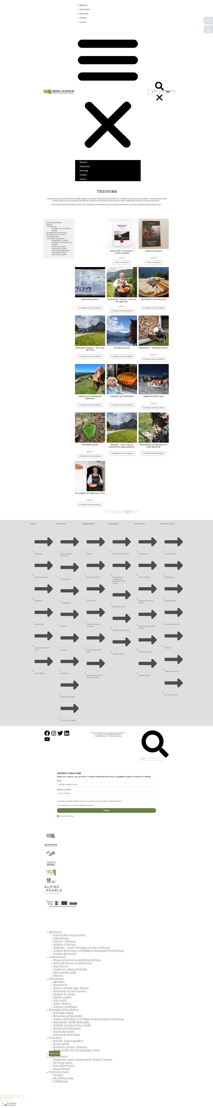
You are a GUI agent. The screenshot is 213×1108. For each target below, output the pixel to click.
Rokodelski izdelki (60, 241)
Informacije (84, 13)
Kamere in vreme (64, 994)
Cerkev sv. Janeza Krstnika (70, 969)
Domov (33, 524)
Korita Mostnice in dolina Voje (72, 963)
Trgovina (83, 22)
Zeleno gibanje (58, 1056)
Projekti (58, 1075)
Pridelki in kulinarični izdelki (72, 1025)
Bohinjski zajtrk (59, 253)
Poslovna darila (59, 247)
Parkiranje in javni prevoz (70, 991)
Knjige (54, 231)
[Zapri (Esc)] (21, 1096)
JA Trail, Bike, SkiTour (56, 235)
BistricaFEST (61, 1044)
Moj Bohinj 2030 (63, 1078)
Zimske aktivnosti (64, 954)
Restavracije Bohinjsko (68, 1016)
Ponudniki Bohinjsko (66, 1034)
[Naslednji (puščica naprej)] (9, 1099)
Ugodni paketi (62, 997)
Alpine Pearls (61, 1069)
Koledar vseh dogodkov (68, 1041)
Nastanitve (60, 985)
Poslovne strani (167, 524)
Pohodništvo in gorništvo (69, 935)
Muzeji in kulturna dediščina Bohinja (77, 960)
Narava (58, 975)
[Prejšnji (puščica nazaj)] (3, 1099)
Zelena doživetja (54, 223)
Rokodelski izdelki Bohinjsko (71, 1022)
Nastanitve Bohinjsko (67, 1028)
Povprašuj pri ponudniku (90, 308)
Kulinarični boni (59, 249)
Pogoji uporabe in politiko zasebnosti (90, 801)
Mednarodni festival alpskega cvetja (76, 1050)
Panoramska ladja (64, 972)
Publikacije (52, 227)
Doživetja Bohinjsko (61, 251)
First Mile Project (64, 1065)
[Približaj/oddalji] (3, 1096)
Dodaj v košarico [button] (122, 262)
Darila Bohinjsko (64, 1031)
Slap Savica (60, 966)
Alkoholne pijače (59, 255)
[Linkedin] (67, 733)
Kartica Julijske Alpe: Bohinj (71, 988)
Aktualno (59, 982)
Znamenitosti (85, 9)
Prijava (107, 810)
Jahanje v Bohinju (64, 944)
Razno (49, 225)
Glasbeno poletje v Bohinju (70, 1047)
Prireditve (83, 17)
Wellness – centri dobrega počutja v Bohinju (81, 947)
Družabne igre (53, 237)
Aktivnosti (83, 5)
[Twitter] (60, 733)
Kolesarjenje (61, 938)
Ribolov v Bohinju (64, 941)
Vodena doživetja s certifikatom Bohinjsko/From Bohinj (88, 950)
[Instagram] (53, 733)
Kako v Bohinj (62, 1003)
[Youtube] (47, 739)
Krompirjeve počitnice (57, 233)
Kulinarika (113, 524)
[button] (108, 92)
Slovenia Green (62, 1062)
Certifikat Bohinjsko (56, 239)
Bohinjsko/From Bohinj (63, 1009)
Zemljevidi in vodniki (61, 229)
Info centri (60, 1000)
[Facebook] (47, 733)
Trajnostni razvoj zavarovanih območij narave (82, 1059)
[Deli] (15, 1096)
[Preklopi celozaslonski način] (9, 1096)
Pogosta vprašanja (65, 1006)
